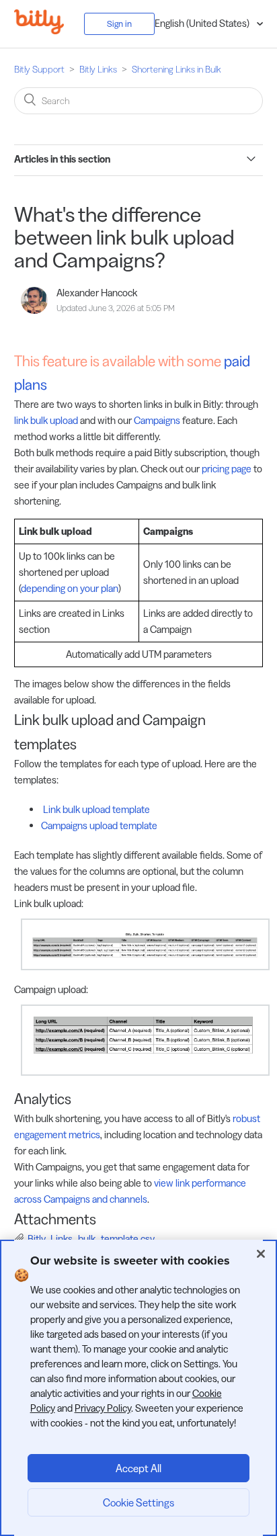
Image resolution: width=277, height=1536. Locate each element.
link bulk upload (46, 420)
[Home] (49, 30)
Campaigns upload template (99, 825)
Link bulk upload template (95, 809)
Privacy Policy (103, 1408)
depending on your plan (69, 588)
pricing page (226, 468)
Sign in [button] (119, 23)
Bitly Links (98, 69)
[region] (138, 1388)
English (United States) (203, 23)
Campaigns (157, 420)
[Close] (261, 1254)
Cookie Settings (138, 1502)
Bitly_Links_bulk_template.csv (91, 1238)
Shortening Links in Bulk (176, 69)
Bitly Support (39, 69)
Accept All (138, 1468)
